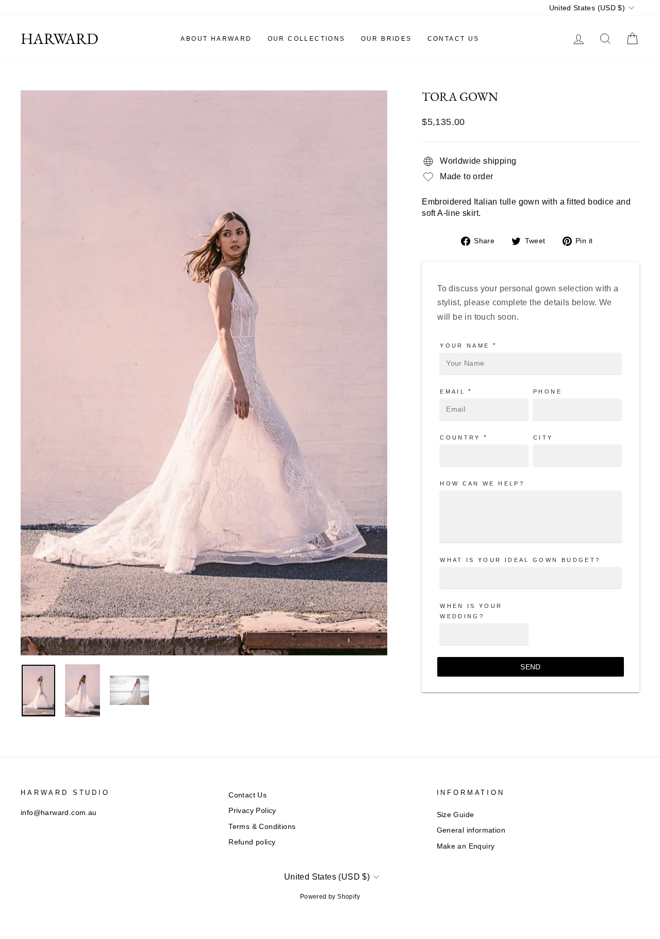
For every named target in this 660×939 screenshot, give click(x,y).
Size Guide (455, 815)
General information (471, 830)
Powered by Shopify (330, 896)
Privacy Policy (252, 811)
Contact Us (453, 38)
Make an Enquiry (466, 846)
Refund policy (251, 842)
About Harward (216, 38)
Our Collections (306, 38)
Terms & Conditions (261, 827)
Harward (59, 38)
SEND (530, 667)
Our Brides (386, 38)
